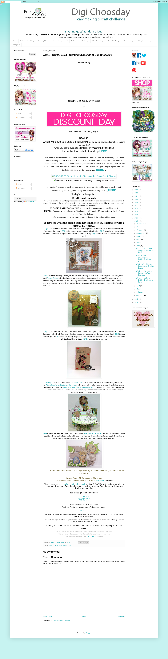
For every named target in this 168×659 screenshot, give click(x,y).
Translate (31, 202)
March (138, 289)
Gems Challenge (114, 41)
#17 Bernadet (84, 496)
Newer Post (47, 616)
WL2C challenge (98, 41)
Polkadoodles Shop (27, 41)
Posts (19, 114)
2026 (137, 190)
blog (93, 233)
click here (90, 536)
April (138, 286)
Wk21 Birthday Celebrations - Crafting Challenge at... (143, 258)
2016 (137, 221)
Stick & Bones (52, 278)
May (138, 245)
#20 (81, 511)
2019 (137, 212)
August (139, 236)
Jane (60, 545)
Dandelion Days (77, 382)
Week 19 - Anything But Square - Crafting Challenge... (144, 273)
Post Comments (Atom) (61, 620)
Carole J (85, 511)
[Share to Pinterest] (88, 542)
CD (57, 337)
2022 (137, 202)
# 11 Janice (100, 480)
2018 (137, 215)
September (140, 233)
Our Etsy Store (43, 41)
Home (14, 41)
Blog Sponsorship (144, 41)
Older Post (121, 616)
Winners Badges (129, 41)
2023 (137, 199)
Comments (21, 117)
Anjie (46, 229)
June (138, 242)
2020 (137, 208)
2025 (137, 193)
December (140, 224)
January (139, 295)
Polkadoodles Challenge (80, 41)
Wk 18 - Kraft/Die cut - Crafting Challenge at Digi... (144, 280)
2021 (137, 205)
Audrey (48, 382)
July (138, 239)
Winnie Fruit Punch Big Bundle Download (61, 385)
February (140, 292)
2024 (137, 196)
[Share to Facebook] (85, 542)
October (139, 230)
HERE (103, 151)
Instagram (16, 45)
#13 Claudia (84, 500)
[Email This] (79, 542)
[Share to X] (83, 542)
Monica (45, 276)
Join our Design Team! (60, 41)
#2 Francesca (84, 498)
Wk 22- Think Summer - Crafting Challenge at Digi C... (144, 250)
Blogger (88, 633)
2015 (137, 299)
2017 (137, 218)
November (140, 227)
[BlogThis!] (81, 542)
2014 (137, 302)
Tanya (46, 331)
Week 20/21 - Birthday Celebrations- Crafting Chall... (145, 266)
